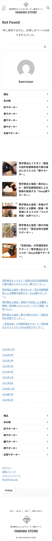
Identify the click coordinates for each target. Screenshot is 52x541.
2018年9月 (7, 394)
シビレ (24, 147)
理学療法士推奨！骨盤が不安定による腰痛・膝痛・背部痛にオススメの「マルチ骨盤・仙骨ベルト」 (33, 210)
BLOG (18, 511)
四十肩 (35, 147)
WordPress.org (10, 479)
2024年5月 (7, 355)
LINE (26, 511)
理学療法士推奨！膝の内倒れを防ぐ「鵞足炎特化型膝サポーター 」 (33, 228)
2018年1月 (7, 400)
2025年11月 (8, 349)
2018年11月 (8, 388)
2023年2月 (7, 360)
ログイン (6, 467)
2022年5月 (7, 371)
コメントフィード (11, 475)
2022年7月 (7, 366)
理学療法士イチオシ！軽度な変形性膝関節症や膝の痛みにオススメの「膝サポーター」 (33, 168)
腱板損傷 (25, 153)
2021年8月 (7, 383)
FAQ (11, 511)
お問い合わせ (37, 511)
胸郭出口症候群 (10, 153)
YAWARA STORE (26, 12)
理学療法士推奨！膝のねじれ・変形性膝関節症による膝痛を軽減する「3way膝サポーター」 (34, 189)
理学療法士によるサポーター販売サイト (26, 526)
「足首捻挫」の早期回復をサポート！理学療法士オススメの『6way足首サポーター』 (34, 251)
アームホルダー (10, 147)
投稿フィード (9, 471)
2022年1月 (7, 377)
